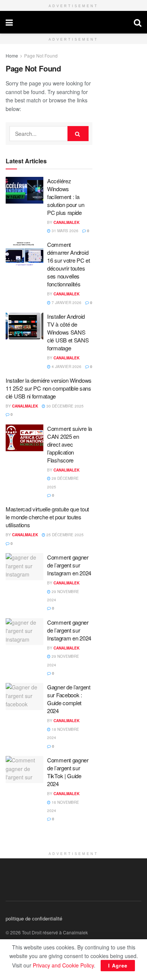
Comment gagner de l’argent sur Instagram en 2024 (69, 565)
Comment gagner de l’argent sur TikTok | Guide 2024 (68, 772)
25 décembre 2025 (64, 534)
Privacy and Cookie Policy (63, 965)
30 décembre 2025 (64, 406)
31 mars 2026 (64, 230)
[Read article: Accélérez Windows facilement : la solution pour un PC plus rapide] (24, 190)
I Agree (117, 965)
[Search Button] (137, 22)
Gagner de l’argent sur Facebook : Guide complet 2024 (68, 699)
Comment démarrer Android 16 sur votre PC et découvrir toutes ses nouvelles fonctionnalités (68, 264)
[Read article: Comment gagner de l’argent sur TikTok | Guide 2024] (24, 769)
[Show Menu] (9, 22)
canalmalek (73, 22)
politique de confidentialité (34, 918)
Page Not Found (41, 55)
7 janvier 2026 (66, 302)
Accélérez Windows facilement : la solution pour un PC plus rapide (65, 196)
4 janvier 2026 (66, 366)
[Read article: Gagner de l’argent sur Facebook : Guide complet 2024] (24, 696)
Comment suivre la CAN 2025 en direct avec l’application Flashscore (69, 444)
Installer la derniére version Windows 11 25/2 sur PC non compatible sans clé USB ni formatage (49, 388)
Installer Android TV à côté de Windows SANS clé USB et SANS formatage (68, 332)
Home (12, 55)
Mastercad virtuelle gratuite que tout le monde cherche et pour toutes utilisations (47, 517)
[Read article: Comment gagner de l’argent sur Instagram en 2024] (24, 566)
